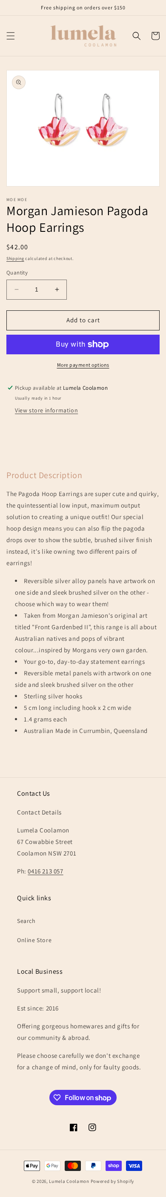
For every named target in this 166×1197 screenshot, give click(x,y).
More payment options (83, 365)
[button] (10, 35)
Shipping (15, 258)
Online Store (34, 940)
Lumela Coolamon (69, 1181)
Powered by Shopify (113, 1181)
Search (26, 921)
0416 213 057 (45, 871)
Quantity (17, 272)
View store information (46, 410)
